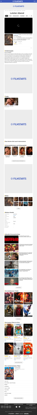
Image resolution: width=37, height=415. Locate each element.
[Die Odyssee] (9, 349)
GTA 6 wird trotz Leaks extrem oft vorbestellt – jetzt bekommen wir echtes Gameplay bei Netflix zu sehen (25, 245)
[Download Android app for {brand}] (20, 406)
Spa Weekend (7, 386)
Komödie (30, 34)
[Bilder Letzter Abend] (9, 201)
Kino (7, 10)
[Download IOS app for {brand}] (17, 406)
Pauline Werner (15, 155)
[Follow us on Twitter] (5, 407)
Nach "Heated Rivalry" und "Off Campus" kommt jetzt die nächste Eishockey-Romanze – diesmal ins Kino (25, 270)
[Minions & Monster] (27, 349)
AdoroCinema (27, 408)
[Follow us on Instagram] (7, 407)
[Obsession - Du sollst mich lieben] (27, 330)
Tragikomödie (16, 35)
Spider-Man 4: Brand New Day (9, 336)
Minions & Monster (26, 355)
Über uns (6, 411)
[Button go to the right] (31, 16)
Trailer (7, 96)
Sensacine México (33, 408)
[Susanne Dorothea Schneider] (22, 151)
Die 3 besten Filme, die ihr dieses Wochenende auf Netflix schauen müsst (25, 236)
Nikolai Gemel (29, 155)
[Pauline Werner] (15, 151)
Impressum (12, 411)
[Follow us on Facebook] (2, 407)
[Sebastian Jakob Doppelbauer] (8, 151)
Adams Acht (6, 381)
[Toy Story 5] (18, 330)
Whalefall (6, 384)
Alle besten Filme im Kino (18, 362)
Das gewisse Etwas (17, 367)
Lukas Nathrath (18, 36)
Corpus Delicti (7, 389)
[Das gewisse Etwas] (9, 373)
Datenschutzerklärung (24, 411)
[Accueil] (18, 1)
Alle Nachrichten (18, 287)
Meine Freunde (20, 41)
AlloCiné (26, 407)
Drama (28, 34)
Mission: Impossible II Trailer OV (18, 303)
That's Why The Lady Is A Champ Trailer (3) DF (9, 303)
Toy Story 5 (15, 336)
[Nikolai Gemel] (29, 151)
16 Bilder (18, 208)
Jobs (9, 411)
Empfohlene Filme (11, 10)
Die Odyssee (6, 355)
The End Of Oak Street (17, 355)
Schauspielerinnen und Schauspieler (16, 145)
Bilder (7, 196)
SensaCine (30, 407)
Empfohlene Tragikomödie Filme (17, 10)
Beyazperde (34, 407)
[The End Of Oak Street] (18, 349)
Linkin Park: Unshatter (8, 393)
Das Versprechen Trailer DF (28, 303)
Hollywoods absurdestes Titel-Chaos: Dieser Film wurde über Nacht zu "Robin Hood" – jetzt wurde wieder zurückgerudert (25, 262)
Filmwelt (14, 215)
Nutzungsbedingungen (17, 411)
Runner (6, 391)
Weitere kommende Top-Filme (18, 398)
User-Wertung (15, 41)
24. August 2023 (16, 34)
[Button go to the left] (29, 16)
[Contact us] (10, 407)
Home (5, 10)
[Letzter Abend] (9, 39)
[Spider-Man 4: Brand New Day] (9, 330)
